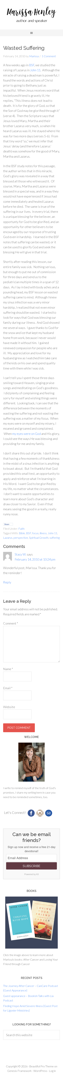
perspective (20, 537)
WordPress (40, 1070)
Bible (22, 533)
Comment (10, 623)
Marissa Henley (31, 15)
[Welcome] (31, 762)
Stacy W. (20, 554)
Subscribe (31, 866)
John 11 (35, 70)
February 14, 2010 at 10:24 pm (35, 559)
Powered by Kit (31, 874)
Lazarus (7, 537)
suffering (55, 537)
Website (9, 707)
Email (7, 688)
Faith (21, 528)
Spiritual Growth (38, 537)
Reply (7, 582)
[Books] (31, 923)
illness (43, 533)
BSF (31, 65)
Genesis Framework (19, 1070)
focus (35, 533)
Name (8, 669)
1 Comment (49, 56)
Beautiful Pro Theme (41, 1066)
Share (6, 524)
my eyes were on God (26, 434)
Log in (52, 1070)
